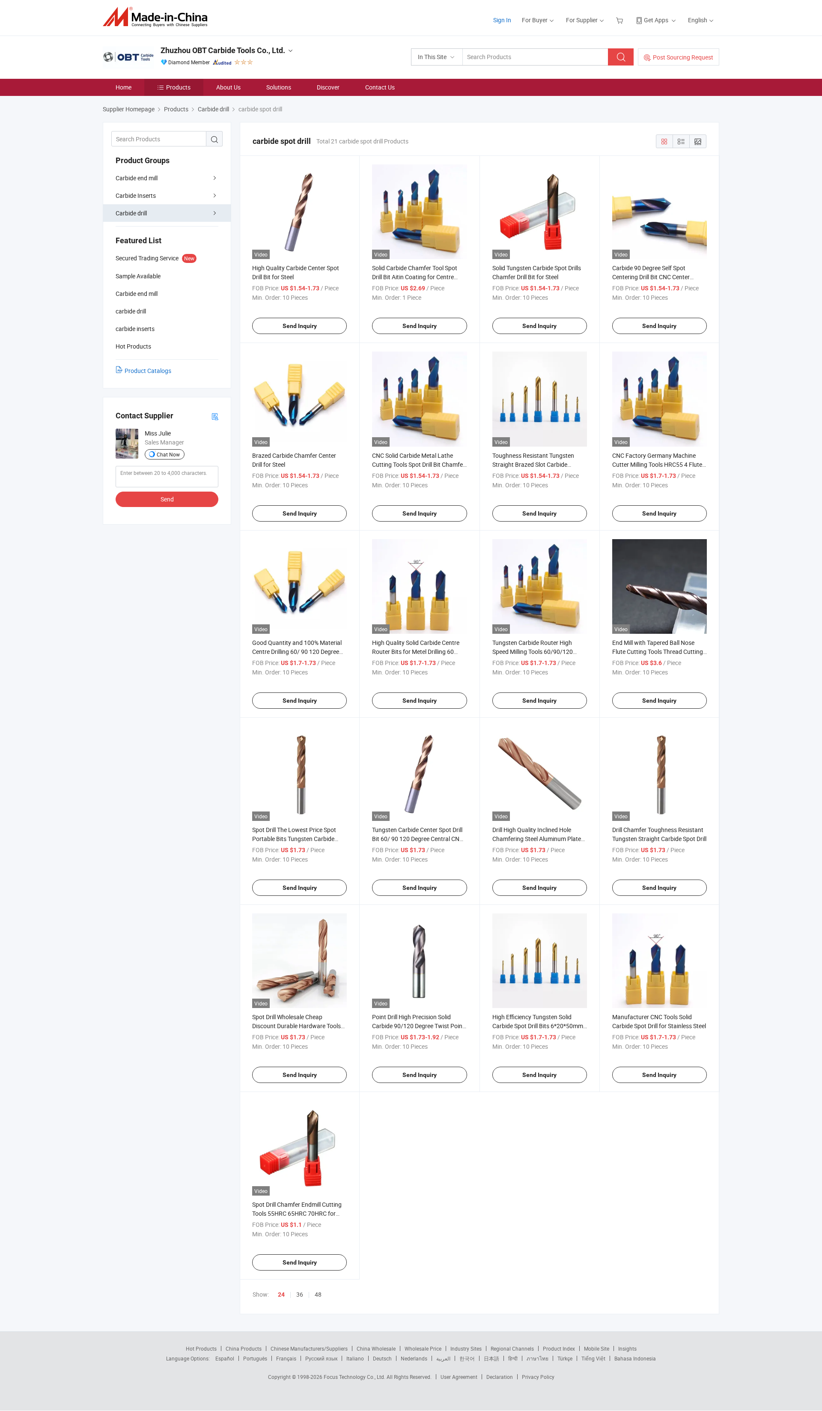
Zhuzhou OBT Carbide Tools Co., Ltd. (223, 50)
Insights (627, 1348)
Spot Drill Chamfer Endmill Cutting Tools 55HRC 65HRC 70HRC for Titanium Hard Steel (297, 1213)
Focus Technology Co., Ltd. (355, 1376)
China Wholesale (376, 1348)
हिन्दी (513, 1358)
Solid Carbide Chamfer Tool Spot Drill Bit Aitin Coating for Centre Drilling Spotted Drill (414, 277)
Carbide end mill (137, 178)
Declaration (499, 1376)
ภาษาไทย (537, 1358)
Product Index (559, 1348)
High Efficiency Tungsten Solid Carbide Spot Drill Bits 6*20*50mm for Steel (537, 1026)
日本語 (491, 1358)
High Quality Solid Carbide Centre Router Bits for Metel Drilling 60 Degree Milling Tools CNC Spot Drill (417, 651)
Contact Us (380, 87)
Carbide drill (131, 213)
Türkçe (564, 1358)
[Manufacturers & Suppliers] (158, 17)
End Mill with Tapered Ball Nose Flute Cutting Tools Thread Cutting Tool (657, 651)
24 (281, 1294)
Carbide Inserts (136, 195)
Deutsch (382, 1358)
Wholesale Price (423, 1348)
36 (299, 1294)
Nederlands (414, 1358)
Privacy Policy (538, 1376)
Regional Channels (512, 1348)
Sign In (502, 20)
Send (167, 499)
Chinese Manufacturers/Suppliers (309, 1348)
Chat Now (168, 454)
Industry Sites (466, 1348)
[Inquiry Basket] (620, 20)
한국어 (467, 1358)
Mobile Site (596, 1348)
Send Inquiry (300, 325)
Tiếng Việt (593, 1358)
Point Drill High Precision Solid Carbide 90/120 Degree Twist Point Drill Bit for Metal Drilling (418, 1026)
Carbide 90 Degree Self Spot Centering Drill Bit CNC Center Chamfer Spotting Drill (651, 277)
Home (123, 87)
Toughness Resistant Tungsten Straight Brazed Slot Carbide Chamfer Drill (533, 464)
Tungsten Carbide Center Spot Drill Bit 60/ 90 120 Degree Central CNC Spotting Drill (417, 839)
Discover (328, 87)
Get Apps (656, 20)
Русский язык (321, 1358)
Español (224, 1358)
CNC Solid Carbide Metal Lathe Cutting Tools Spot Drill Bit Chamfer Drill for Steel (418, 464)
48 (318, 1294)
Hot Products (201, 1348)
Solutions (278, 87)
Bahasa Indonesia (635, 1358)
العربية (443, 1358)
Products (178, 87)
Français (286, 1358)
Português (255, 1358)
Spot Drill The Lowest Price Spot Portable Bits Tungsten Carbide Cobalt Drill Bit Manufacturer (294, 839)
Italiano (355, 1358)
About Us (228, 87)
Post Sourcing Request (683, 57)
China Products (244, 1348)
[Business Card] (214, 416)
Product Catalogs (148, 371)
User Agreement (459, 1376)
